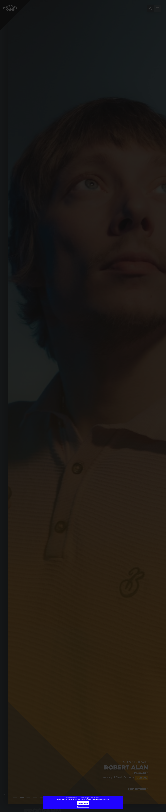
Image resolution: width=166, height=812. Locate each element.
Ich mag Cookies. (83, 803)
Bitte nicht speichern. (83, 807)
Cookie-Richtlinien (92, 799)
